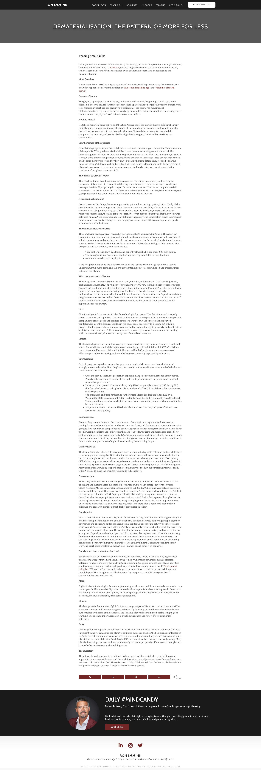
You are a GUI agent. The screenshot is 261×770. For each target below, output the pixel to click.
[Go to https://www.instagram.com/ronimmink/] (130, 745)
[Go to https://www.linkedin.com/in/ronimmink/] (120, 745)
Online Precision (169, 766)
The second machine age (136, 87)
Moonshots (113, 67)
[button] (121, 5)
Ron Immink (56, 5)
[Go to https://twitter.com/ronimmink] (140, 745)
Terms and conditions (127, 766)
